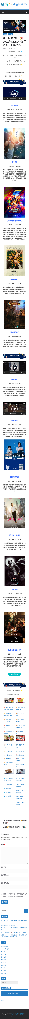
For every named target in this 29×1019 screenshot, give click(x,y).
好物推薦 (5, 34)
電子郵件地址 (5, 875)
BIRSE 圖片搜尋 (5, 949)
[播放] (5, 99)
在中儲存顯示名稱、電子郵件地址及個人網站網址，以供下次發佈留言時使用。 (14, 895)
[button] (14, 93)
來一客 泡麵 (9, 751)
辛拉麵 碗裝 (9, 755)
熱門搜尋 (3, 965)
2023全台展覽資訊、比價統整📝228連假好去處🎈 (15, 822)
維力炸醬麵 (8, 758)
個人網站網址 (5, 883)
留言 (3, 844)
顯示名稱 (3, 867)
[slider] (13, 98)
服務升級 (3, 962)
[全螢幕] (24, 99)
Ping (2, 1000)
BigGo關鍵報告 (5, 946)
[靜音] (21, 99)
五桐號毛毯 (8, 788)
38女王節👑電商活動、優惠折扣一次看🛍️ (14, 827)
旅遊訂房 (3, 959)
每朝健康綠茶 (20, 755)
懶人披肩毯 (8, 796)
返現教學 (3, 973)
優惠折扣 (3, 951)
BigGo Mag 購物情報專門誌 (18, 1014)
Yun (14, 48)
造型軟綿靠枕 (9, 784)
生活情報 (10, 34)
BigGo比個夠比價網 (13, 993)
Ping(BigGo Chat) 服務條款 (8, 925)
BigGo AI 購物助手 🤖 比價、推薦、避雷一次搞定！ (14, 932)
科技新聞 (3, 970)
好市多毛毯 (8, 792)
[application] (14, 93)
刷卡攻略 (3, 954)
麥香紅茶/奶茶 (20, 751)
